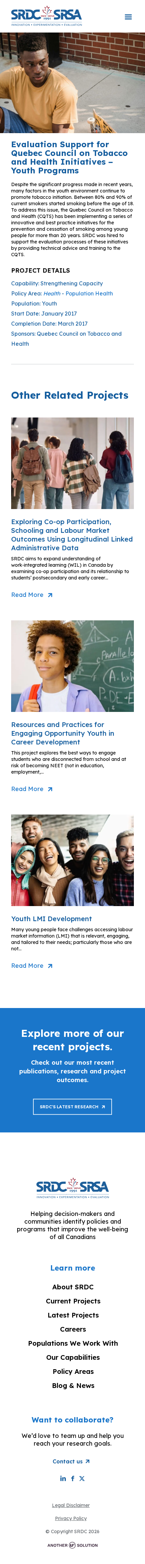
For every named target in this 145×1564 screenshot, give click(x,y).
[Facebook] (72, 1478)
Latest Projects (73, 1315)
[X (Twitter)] (82, 1478)
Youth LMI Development (51, 918)
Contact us (68, 1461)
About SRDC (73, 1287)
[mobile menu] (128, 12)
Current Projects (73, 1301)
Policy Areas (73, 1371)
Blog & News (73, 1385)
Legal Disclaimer (71, 1505)
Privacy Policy (71, 1518)
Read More (27, 595)
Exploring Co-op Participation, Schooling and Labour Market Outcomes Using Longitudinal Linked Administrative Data (72, 534)
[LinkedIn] (63, 1478)
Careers (73, 1329)
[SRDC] (46, 15)
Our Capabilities (73, 1357)
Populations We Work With (73, 1343)
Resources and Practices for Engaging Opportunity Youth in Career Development (62, 733)
